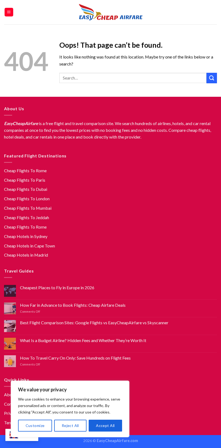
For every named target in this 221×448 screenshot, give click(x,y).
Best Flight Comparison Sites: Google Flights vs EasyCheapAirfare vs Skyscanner (94, 322)
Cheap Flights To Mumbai (27, 208)
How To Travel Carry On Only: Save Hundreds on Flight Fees (75, 357)
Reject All (70, 425)
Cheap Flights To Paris (24, 179)
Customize (35, 425)
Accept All (105, 425)
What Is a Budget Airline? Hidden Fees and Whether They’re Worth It (83, 340)
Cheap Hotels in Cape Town (29, 245)
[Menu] (9, 12)
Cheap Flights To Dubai (25, 189)
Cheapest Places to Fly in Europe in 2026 (57, 287)
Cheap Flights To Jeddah (26, 217)
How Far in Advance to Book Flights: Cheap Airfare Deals (73, 305)
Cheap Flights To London (27, 198)
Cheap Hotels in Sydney (25, 236)
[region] (70, 409)
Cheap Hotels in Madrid (26, 254)
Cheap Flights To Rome (25, 170)
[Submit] (211, 78)
